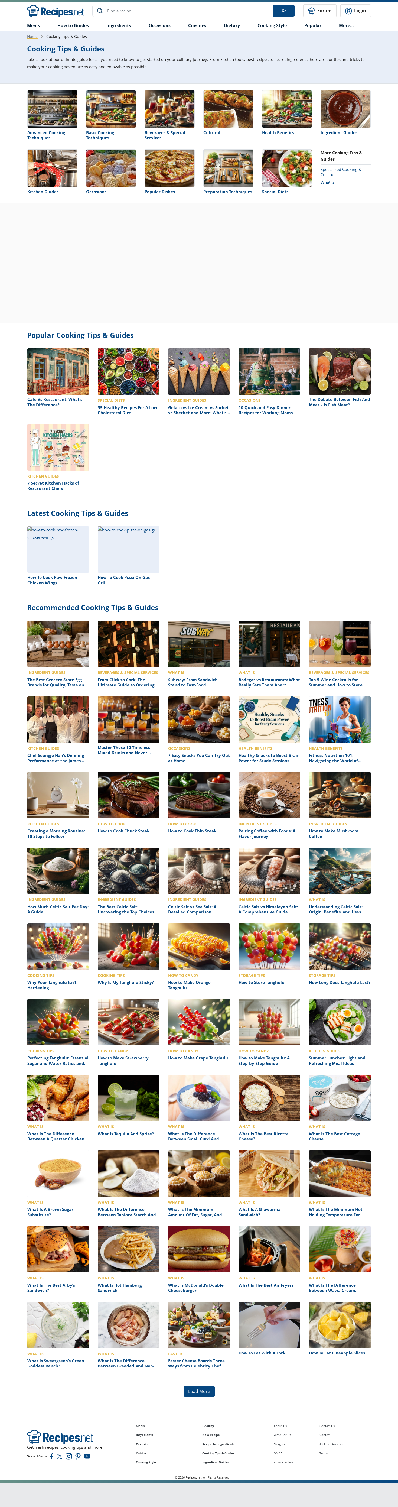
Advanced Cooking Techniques (46, 135)
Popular (312, 25)
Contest (324, 1435)
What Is (327, 182)
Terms (323, 1453)
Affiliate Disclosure (332, 1444)
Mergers (279, 1444)
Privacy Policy (283, 1462)
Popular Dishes (160, 191)
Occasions (160, 25)
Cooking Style (146, 1462)
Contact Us (327, 1426)
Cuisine (141, 1453)
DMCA (278, 1453)
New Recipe (211, 1435)
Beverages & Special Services (165, 135)
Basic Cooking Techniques (100, 135)
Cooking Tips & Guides (218, 1453)
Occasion (142, 1444)
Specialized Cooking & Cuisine (341, 172)
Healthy (208, 1426)
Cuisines (197, 25)
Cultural (211, 132)
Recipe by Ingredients (218, 1444)
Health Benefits (278, 132)
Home (32, 36)
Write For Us (282, 1435)
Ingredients (118, 25)
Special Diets (275, 191)
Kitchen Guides (42, 191)
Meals (140, 1426)
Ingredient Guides (339, 132)
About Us (280, 1426)
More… (346, 25)
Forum (324, 11)
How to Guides (73, 25)
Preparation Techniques (227, 191)
